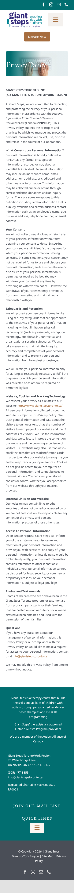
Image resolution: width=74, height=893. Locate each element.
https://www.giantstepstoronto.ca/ (40, 405)
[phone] (66, 4)
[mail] (59, 4)
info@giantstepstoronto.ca (30, 656)
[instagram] (51, 4)
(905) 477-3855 (18, 772)
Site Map (47, 856)
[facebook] (44, 4)
